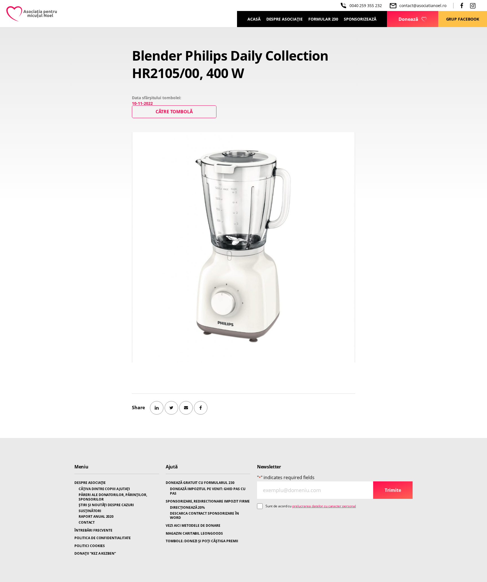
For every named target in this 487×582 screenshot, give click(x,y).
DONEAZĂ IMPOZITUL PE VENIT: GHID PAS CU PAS (207, 491)
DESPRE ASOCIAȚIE (90, 483)
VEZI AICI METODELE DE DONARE (193, 525)
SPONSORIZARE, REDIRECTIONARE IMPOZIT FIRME (208, 501)
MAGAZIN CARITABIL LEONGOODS (194, 533)
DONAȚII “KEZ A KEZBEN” (95, 553)
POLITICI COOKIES (89, 546)
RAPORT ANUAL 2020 (96, 516)
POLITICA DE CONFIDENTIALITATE (102, 538)
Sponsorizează (360, 19)
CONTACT (87, 522)
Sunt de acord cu (310, 506)
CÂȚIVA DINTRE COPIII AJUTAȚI (104, 489)
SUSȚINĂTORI (90, 511)
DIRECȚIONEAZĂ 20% (187, 507)
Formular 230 (323, 19)
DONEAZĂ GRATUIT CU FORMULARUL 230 (200, 483)
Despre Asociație (284, 19)
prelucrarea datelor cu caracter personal (324, 506)
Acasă (254, 19)
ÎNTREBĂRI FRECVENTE (93, 530)
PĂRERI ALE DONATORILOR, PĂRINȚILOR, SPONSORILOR (113, 497)
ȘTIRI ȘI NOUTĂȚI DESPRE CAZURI (106, 505)
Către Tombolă (174, 112)
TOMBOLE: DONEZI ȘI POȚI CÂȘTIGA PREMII (202, 541)
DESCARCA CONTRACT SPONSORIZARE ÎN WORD (204, 515)
